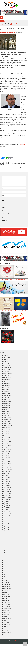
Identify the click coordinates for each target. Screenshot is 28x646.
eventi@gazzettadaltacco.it (21, 279)
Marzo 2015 (5, 630)
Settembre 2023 (6, 425)
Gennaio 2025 (6, 393)
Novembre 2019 (6, 518)
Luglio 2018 (5, 550)
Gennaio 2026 (6, 369)
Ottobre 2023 (6, 423)
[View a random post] (25, 17)
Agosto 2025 (5, 379)
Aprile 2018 (5, 556)
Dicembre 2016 (6, 588)
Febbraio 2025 (6, 391)
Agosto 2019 (5, 524)
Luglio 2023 (5, 429)
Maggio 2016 (5, 602)
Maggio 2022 (5, 457)
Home (3, 23)
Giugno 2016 (5, 600)
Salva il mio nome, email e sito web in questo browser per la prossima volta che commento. (5, 204)
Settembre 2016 (6, 594)
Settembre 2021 (6, 473)
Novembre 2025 (6, 373)
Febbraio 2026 (6, 367)
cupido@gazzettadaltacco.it (7, 279)
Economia (12, 32)
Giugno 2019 (5, 528)
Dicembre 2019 (6, 516)
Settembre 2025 (6, 377)
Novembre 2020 (6, 493)
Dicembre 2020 (6, 491)
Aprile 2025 (5, 387)
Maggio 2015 (5, 626)
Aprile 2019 (5, 532)
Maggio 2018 (5, 554)
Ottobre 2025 (6, 375)
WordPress (7, 642)
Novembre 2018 (6, 542)
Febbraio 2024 (6, 415)
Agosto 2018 (5, 548)
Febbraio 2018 (6, 560)
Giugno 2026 (5, 359)
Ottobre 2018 (5, 544)
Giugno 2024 (5, 407)
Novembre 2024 (6, 397)
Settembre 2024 (6, 401)
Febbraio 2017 (6, 584)
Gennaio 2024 (6, 417)
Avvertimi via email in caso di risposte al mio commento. (5, 213)
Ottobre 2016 (5, 592)
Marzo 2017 (5, 582)
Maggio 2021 (5, 481)
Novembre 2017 (6, 566)
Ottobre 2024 (5, 399)
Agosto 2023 (5, 427)
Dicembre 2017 (6, 564)
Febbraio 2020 (6, 512)
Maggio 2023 (5, 433)
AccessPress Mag (16, 642)
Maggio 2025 (5, 385)
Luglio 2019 (5, 526)
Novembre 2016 (6, 590)
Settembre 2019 (6, 522)
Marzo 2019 (5, 534)
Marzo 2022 (5, 461)
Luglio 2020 (5, 502)
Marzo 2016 (5, 606)
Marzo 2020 (5, 510)
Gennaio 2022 (6, 465)
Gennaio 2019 (6, 538)
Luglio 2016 (5, 598)
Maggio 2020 (5, 506)
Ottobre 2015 (5, 616)
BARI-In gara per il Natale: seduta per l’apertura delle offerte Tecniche (12, 168)
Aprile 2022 (5, 459)
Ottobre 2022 (6, 447)
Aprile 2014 (5, 634)
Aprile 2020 (5, 508)
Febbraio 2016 (6, 608)
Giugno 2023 (5, 431)
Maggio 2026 (5, 361)
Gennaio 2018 (6, 562)
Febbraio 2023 (6, 439)
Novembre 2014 (6, 632)
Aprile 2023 (5, 435)
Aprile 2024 (5, 411)
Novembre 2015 (6, 614)
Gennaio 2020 (6, 514)
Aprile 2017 (5, 580)
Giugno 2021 (5, 479)
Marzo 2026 (5, 365)
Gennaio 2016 (6, 610)
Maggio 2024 (5, 409)
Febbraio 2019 (6, 536)
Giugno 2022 (5, 455)
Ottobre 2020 (6, 495)
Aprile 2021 (5, 483)
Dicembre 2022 (6, 443)
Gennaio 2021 (6, 489)
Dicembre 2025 (6, 371)
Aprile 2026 (5, 363)
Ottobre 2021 (5, 471)
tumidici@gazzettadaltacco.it (20, 310)
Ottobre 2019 (5, 520)
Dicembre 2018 (6, 540)
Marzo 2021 (5, 485)
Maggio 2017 (5, 578)
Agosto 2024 (5, 403)
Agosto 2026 (5, 355)
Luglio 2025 (5, 381)
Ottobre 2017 (5, 568)
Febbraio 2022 (6, 463)
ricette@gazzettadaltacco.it (7, 310)
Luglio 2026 (5, 357)
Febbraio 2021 (6, 487)
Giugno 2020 (5, 504)
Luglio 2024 (5, 405)
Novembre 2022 (6, 445)
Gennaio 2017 (6, 586)
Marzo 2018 (5, 558)
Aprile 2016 (5, 604)
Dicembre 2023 (6, 419)
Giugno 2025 (5, 383)
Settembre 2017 (6, 570)
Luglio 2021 (5, 477)
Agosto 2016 (5, 596)
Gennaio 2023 (6, 441)
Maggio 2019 (5, 530)
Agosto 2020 (5, 500)
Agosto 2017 (5, 572)
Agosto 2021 (5, 475)
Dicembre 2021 (6, 467)
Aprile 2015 (5, 628)
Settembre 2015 (6, 618)
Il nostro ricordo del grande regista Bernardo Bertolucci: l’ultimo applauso (12, 164)
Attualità (7, 23)
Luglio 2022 (5, 453)
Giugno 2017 (5, 576)
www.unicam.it (22, 144)
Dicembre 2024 (6, 395)
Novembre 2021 (6, 469)
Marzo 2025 (5, 389)
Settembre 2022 (6, 449)
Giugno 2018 (5, 552)
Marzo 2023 (5, 437)
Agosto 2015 (5, 620)
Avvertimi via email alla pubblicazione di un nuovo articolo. (5, 220)
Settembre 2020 (6, 497)
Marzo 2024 (5, 413)
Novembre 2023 (6, 421)
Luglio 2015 (5, 622)
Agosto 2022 (5, 451)
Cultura (7, 32)
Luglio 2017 (5, 574)
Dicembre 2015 (6, 612)
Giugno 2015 (5, 624)
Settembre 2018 (6, 546)
